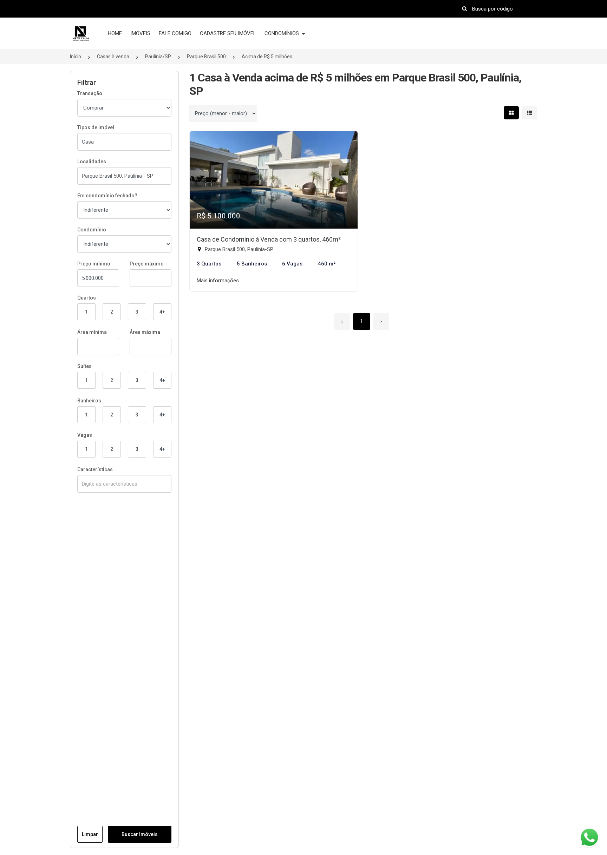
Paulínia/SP (158, 56)
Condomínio (91, 229)
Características (95, 469)
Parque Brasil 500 (206, 56)
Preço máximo (147, 264)
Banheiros (89, 400)
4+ (162, 312)
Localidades (91, 161)
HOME (115, 33)
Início (75, 56)
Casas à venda (113, 56)
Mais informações (218, 280)
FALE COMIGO (175, 33)
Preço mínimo (93, 264)
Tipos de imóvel (95, 127)
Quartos (86, 298)
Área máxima (145, 332)
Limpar (90, 834)
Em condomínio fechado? (107, 195)
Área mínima (92, 332)
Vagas (84, 435)
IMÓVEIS (140, 33)
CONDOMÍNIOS (282, 33)
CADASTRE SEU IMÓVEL (228, 33)
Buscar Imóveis (140, 834)
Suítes (84, 366)
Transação (89, 93)
